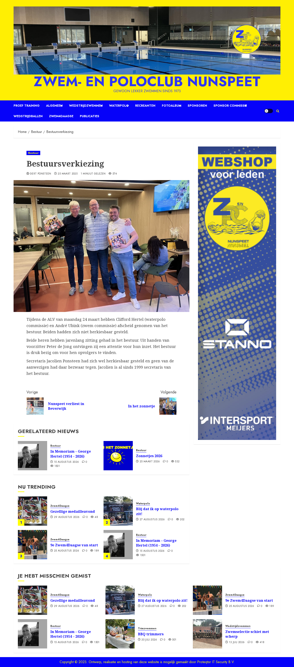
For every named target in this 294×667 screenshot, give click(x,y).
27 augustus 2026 (152, 519)
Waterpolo (119, 105)
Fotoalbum (171, 105)
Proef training (27, 105)
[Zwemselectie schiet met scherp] (207, 633)
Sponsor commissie (230, 105)
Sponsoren (197, 105)
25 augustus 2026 (66, 551)
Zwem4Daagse (61, 116)
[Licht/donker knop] (268, 111)
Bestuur (33, 153)
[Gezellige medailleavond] (32, 511)
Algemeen (54, 105)
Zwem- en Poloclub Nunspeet (147, 81)
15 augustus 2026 (66, 462)
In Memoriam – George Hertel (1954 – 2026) (70, 453)
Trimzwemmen (147, 628)
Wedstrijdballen (28, 116)
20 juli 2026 (149, 640)
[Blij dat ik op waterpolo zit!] (118, 511)
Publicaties (89, 116)
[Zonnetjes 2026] (118, 455)
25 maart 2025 (67, 174)
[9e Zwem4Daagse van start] (32, 544)
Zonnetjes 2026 (149, 455)
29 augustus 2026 (67, 517)
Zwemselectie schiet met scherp (247, 634)
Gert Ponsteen (40, 174)
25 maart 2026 (150, 461)
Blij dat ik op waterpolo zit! (157, 511)
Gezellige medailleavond (72, 511)
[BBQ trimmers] (120, 633)
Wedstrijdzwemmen (86, 105)
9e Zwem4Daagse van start (74, 545)
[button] (277, 111)
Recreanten (145, 105)
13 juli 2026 (236, 642)
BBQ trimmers (151, 634)
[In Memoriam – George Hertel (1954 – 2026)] (32, 455)
